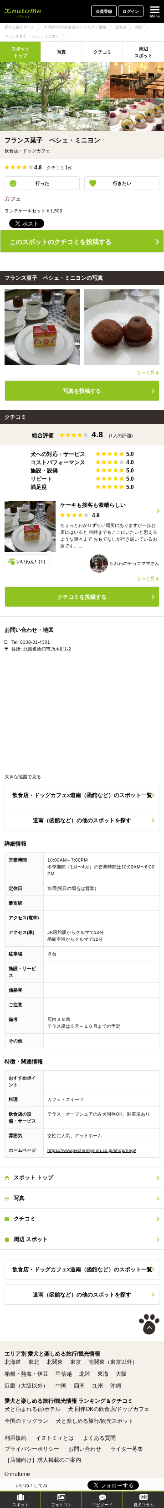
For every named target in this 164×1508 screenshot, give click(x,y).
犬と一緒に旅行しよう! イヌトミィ (23, 11)
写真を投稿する (82, 391)
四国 (79, 1386)
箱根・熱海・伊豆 (26, 1374)
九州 (97, 1386)
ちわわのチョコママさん (133, 563)
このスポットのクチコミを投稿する (61, 241)
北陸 (84, 1374)
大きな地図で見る (23, 776)
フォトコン (61, 1505)
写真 (61, 51)
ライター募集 (126, 1449)
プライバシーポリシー (32, 1449)
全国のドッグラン (26, 1421)
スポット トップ (20, 52)
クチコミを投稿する (82, 597)
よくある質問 (99, 1438)
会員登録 (104, 11)
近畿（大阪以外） (26, 1386)
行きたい (122, 183)
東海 (102, 1374)
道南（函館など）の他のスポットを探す (82, 820)
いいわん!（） (32, 561)
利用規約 (15, 1438)
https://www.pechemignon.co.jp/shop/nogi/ (91, 1150)
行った (42, 183)
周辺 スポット (143, 52)
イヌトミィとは (55, 1438)
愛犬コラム (143, 1505)
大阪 (121, 1374)
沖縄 (115, 1386)
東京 (75, 1362)
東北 (33, 1362)
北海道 (13, 1362)
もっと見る (148, 372)
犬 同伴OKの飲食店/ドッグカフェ (108, 1409)
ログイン (131, 11)
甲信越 (64, 1374)
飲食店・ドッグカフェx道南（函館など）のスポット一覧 (82, 795)
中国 (61, 1386)
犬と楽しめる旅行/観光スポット (94, 1421)
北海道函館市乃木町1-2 (47, 648)
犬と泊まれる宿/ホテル (33, 1409)
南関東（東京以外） (113, 1362)
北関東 (54, 1362)
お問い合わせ (84, 1449)
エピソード (102, 1505)
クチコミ (102, 51)
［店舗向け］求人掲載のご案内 (43, 1460)
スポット (20, 1505)
